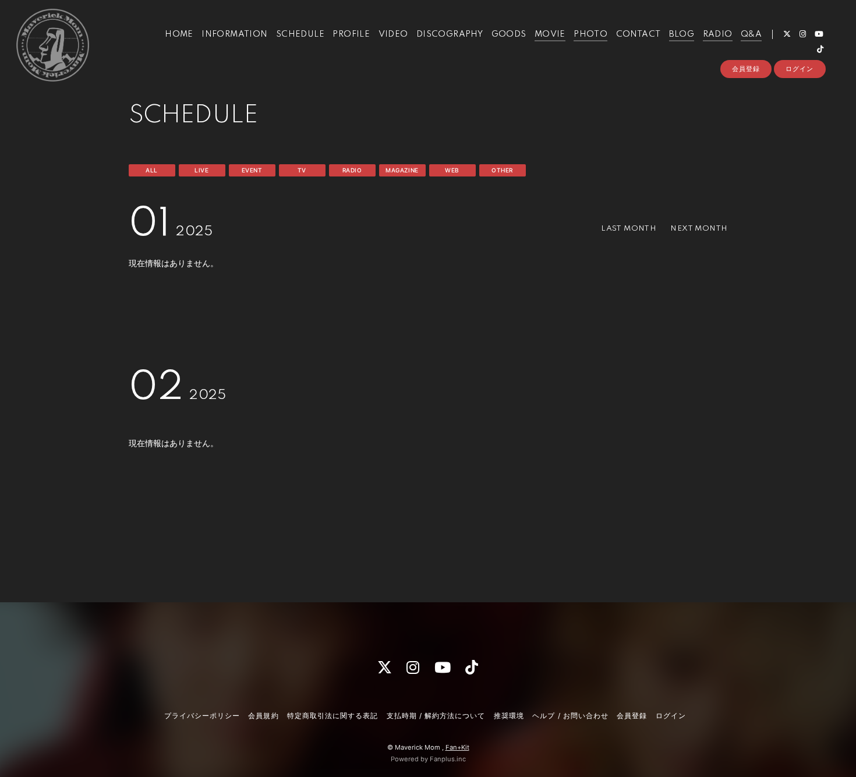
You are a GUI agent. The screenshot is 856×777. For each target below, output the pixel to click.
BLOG (682, 34)
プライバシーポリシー (202, 715)
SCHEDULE (300, 34)
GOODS (508, 34)
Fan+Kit (457, 747)
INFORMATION (234, 34)
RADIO (718, 34)
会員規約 (263, 715)
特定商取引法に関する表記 (332, 715)
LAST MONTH (628, 228)
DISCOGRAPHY (449, 34)
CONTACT (638, 34)
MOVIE (550, 34)
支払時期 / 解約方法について (436, 715)
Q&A (751, 34)
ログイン (799, 69)
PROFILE (351, 34)
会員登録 (746, 69)
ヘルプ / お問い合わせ (570, 715)
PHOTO (590, 34)
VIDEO (393, 34)
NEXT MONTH (698, 228)
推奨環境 (509, 715)
